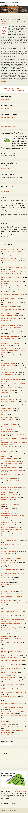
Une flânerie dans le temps (8, 363)
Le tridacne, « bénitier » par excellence (11, 277)
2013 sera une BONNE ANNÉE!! (9, 657)
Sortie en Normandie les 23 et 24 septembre (12, 707)
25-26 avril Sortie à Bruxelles (8, 348)
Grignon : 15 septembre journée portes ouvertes (13, 395)
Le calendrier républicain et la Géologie (11, 379)
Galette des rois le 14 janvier (8, 696)
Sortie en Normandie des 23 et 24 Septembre (13, 703)
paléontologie (12, 21)
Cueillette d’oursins (6, 724)
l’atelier (13, 793)
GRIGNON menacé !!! (7, 522)
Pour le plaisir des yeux (7, 636)
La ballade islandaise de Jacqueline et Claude (13, 529)
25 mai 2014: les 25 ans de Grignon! (10, 584)
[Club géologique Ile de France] (6, 140)
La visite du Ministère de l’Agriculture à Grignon (13, 474)
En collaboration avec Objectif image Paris (12, 623)
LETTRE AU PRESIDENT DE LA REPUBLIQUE (13, 515)
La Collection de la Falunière (8, 117)
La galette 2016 (5, 520)
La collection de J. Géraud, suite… (10, 249)
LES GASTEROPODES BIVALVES (10, 336)
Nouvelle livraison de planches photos (11, 260)
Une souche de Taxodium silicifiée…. (10, 533)
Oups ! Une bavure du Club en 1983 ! (11, 251)
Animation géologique (7, 419)
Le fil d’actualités (5, 108)
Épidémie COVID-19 (6, 345)
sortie (17, 21)
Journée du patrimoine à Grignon (9, 485)
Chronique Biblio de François (8, 323)
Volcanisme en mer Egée (7, 372)
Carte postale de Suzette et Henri (10, 481)
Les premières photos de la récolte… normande (13, 692)
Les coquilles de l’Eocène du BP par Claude (12, 285)
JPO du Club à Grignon (7, 392)
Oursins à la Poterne (6, 527)
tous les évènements (6, 180)
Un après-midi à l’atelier (7, 735)
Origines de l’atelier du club (8, 461)
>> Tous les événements (7, 168)
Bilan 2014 (4, 582)
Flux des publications (7, 758)
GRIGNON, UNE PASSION (8, 325)
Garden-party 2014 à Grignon (10, 88)
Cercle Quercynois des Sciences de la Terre (12, 565)
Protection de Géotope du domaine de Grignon (13, 438)
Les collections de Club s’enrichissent (11, 302)
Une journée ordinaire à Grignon (9, 449)
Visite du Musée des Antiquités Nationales (12, 463)
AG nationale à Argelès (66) (8, 365)
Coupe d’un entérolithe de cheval (9, 454)
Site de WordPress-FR (7, 763)
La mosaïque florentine (7, 265)
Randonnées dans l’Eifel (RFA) (9, 544)
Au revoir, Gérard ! (6, 451)
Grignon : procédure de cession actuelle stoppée (14, 267)
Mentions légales (5, 99)
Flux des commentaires (7, 761)
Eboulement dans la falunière (8, 497)
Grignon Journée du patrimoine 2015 (10, 547)
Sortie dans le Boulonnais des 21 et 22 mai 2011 (13, 715)
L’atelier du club (5, 247)
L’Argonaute (4, 320)
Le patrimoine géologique (7, 399)
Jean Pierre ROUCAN (7, 446)
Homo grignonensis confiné (8, 338)
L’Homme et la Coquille (7, 499)
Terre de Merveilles (6, 580)
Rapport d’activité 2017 (7, 429)
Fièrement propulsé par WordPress (8, 810)
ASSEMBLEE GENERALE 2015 (9, 562)
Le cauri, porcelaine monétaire (9, 313)
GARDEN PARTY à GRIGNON (9, 672)
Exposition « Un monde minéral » (10, 343)
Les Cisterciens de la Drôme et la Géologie (12, 404)
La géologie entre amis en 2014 (9, 607)
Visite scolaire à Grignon (7, 306)
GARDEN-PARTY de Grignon (9, 494)
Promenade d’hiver (6, 431)
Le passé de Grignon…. (7, 513)
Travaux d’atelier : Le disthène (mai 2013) (12, 642)
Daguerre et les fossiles (7, 427)
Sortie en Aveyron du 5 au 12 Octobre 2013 (12, 638)
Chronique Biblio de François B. (9, 126)
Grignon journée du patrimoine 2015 (10, 540)
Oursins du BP (5, 502)
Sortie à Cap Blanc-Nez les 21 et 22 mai (11, 726)
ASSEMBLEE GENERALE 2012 (9, 677)
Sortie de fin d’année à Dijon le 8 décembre (12, 660)
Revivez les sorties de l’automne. (9, 655)
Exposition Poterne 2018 (7, 377)
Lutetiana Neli (4, 341)
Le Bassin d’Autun (6, 538)
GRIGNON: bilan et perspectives (9, 551)
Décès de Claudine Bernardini (9, 467)
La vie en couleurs (6, 508)
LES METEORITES (6, 410)
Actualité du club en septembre (9, 487)
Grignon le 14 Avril (6, 417)
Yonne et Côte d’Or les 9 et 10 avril (10, 569)
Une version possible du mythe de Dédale (12, 309)
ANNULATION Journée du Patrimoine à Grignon (13, 332)
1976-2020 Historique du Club (9, 359)
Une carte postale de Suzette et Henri (11, 281)
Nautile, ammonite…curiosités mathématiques (13, 383)
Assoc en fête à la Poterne (8, 478)
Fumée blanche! (5, 456)
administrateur (5, 23)
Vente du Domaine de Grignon (9, 315)
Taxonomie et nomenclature (8, 424)
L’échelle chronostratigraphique (9, 422)
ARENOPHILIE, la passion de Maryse (11, 684)
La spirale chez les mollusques (9, 258)
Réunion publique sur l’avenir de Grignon (12, 368)
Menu (2, 14)
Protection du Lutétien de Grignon (10, 401)
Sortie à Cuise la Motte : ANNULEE (10, 327)
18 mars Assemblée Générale (9, 458)
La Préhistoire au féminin (7, 524)
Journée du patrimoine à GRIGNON (10, 664)
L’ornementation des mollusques (9, 256)
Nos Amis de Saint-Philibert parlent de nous (12, 647)
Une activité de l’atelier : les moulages (11, 680)
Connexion (5, 756)
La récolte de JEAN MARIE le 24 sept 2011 (12, 668)
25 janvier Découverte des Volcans (10, 354)
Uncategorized (22, 21)
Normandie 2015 (5, 553)
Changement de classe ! (7, 374)
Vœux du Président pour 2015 (9, 573)
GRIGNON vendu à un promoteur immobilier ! (13, 294)
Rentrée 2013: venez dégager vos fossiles (12, 628)
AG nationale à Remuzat (7, 408)
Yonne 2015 (4, 556)
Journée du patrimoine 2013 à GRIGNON (12, 632)
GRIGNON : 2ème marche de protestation (12, 504)
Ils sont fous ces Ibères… (7, 490)
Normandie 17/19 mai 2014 (8, 591)
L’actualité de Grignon (7, 492)
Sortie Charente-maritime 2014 (17, 90)
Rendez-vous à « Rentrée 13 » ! (9, 298)
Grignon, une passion (6, 387)
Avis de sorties (5, 675)
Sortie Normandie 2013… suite (9, 615)
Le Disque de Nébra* (6, 600)
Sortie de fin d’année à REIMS (9, 699)
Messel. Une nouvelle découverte (10, 318)
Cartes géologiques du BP (8, 511)
